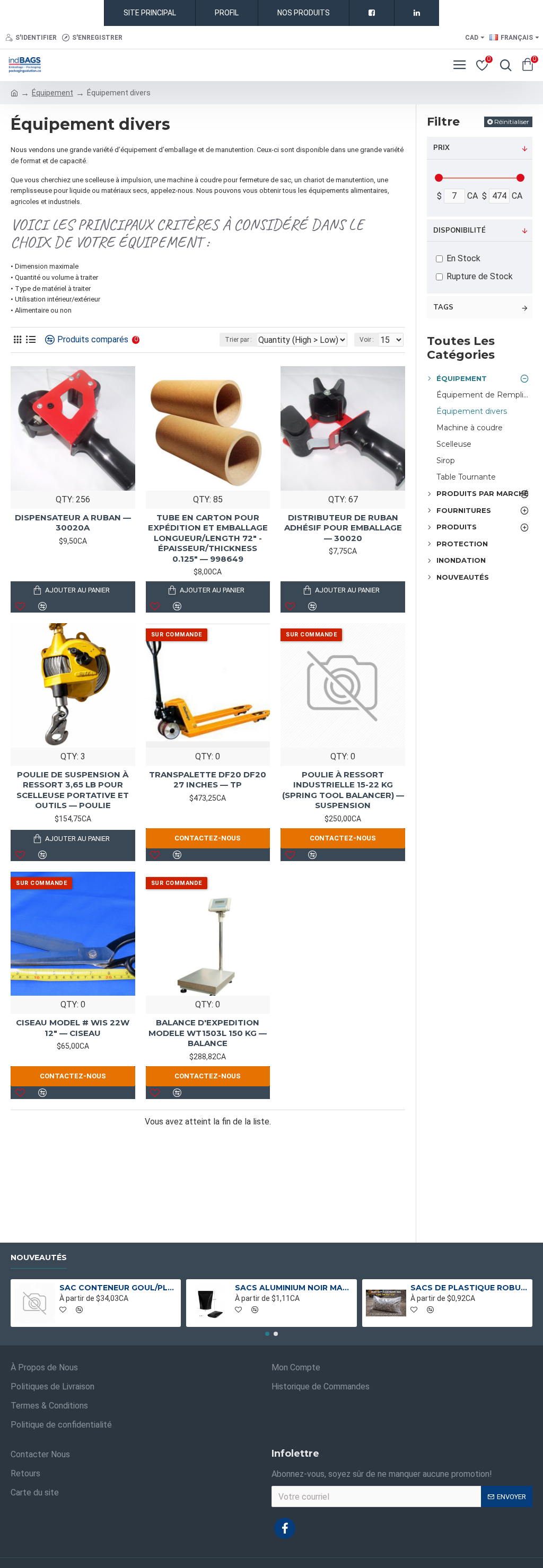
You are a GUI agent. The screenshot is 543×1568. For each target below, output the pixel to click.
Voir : (367, 339)
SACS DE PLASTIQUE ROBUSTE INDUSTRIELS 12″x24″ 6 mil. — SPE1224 (469, 1287)
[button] (267, 1334)
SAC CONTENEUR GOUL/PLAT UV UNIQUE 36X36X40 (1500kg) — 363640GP (118, 1287)
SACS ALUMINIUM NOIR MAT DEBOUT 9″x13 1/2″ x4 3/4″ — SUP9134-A (294, 1287)
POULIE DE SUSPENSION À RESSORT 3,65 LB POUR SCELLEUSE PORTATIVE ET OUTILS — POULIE (72, 790)
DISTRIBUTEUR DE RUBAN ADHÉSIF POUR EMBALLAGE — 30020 (343, 527)
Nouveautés (39, 1257)
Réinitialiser (511, 122)
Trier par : (238, 339)
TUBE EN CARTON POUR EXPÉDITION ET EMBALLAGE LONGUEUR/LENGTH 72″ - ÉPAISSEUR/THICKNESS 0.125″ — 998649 (208, 538)
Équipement (52, 92)
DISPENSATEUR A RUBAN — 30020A (73, 522)
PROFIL (227, 12)
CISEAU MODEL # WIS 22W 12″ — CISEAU (72, 1027)
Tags (443, 307)
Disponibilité (459, 230)
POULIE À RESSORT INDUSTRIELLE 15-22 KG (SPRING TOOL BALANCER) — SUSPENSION (343, 790)
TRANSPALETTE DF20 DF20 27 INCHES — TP (207, 779)
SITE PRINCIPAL (150, 12)
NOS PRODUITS (303, 12)
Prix (441, 148)
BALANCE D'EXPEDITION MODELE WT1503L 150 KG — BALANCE (207, 1032)
